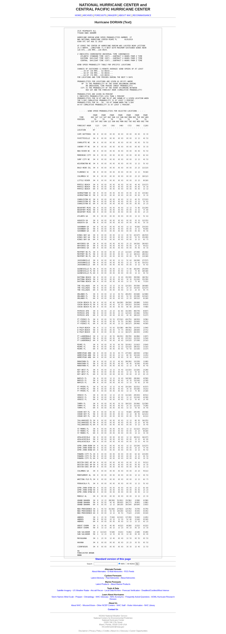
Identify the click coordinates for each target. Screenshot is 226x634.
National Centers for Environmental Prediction (113, 618)
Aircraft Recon (97, 590)
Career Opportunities (139, 631)
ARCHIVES (88, 15)
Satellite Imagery (64, 590)
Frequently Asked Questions (137, 597)
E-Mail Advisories (115, 571)
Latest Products (102, 584)
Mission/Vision (89, 605)
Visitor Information (135, 605)
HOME (78, 15)
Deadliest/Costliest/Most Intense (155, 590)
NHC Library (149, 605)
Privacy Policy (95, 631)
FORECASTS (100, 15)
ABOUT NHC (125, 15)
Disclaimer (83, 631)
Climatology (89, 597)
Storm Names (58, 597)
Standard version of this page (113, 559)
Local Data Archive (113, 590)
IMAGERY (112, 15)
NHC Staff (121, 605)
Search (90, 564)
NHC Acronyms (117, 597)
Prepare (78, 597)
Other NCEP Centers (106, 605)
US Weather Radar (81, 590)
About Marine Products (120, 584)
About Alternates (99, 571)
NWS (123, 564)
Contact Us (113, 609)
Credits (106, 631)
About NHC (76, 605)
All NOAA (130, 564)
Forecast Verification (131, 590)
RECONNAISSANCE (142, 15)
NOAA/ (102, 616)
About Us (115, 631)
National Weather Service (116, 616)
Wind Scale (69, 597)
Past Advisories (112, 578)
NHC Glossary (102, 597)
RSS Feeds (129, 571)
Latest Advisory (97, 578)
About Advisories (128, 578)
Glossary (124, 631)
